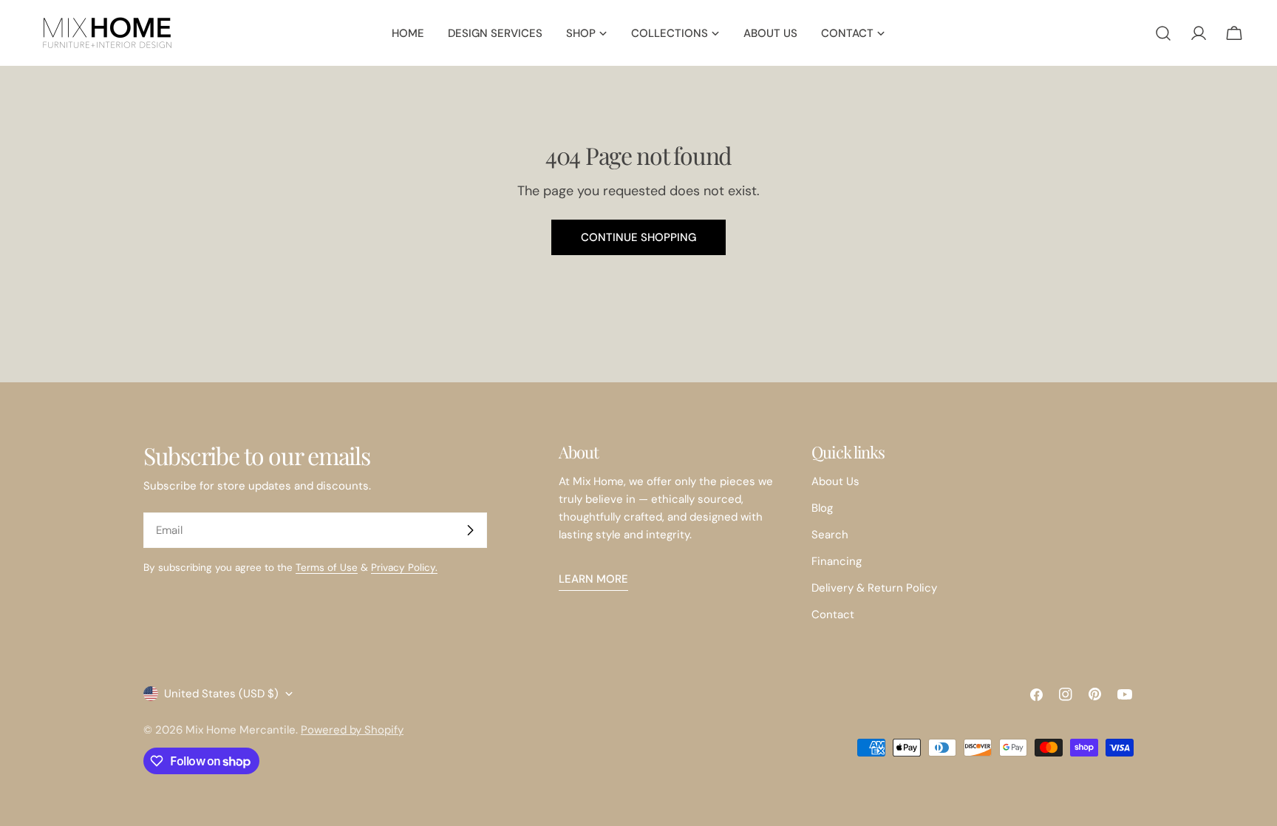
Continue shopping (638, 237)
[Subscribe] (470, 530)
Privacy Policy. (404, 567)
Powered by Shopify (352, 729)
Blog (822, 508)
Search (829, 534)
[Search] (1163, 33)
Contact (832, 614)
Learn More (593, 579)
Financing (836, 561)
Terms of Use (327, 567)
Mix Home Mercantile (240, 729)
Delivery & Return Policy (874, 587)
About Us (835, 481)
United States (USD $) (221, 693)
